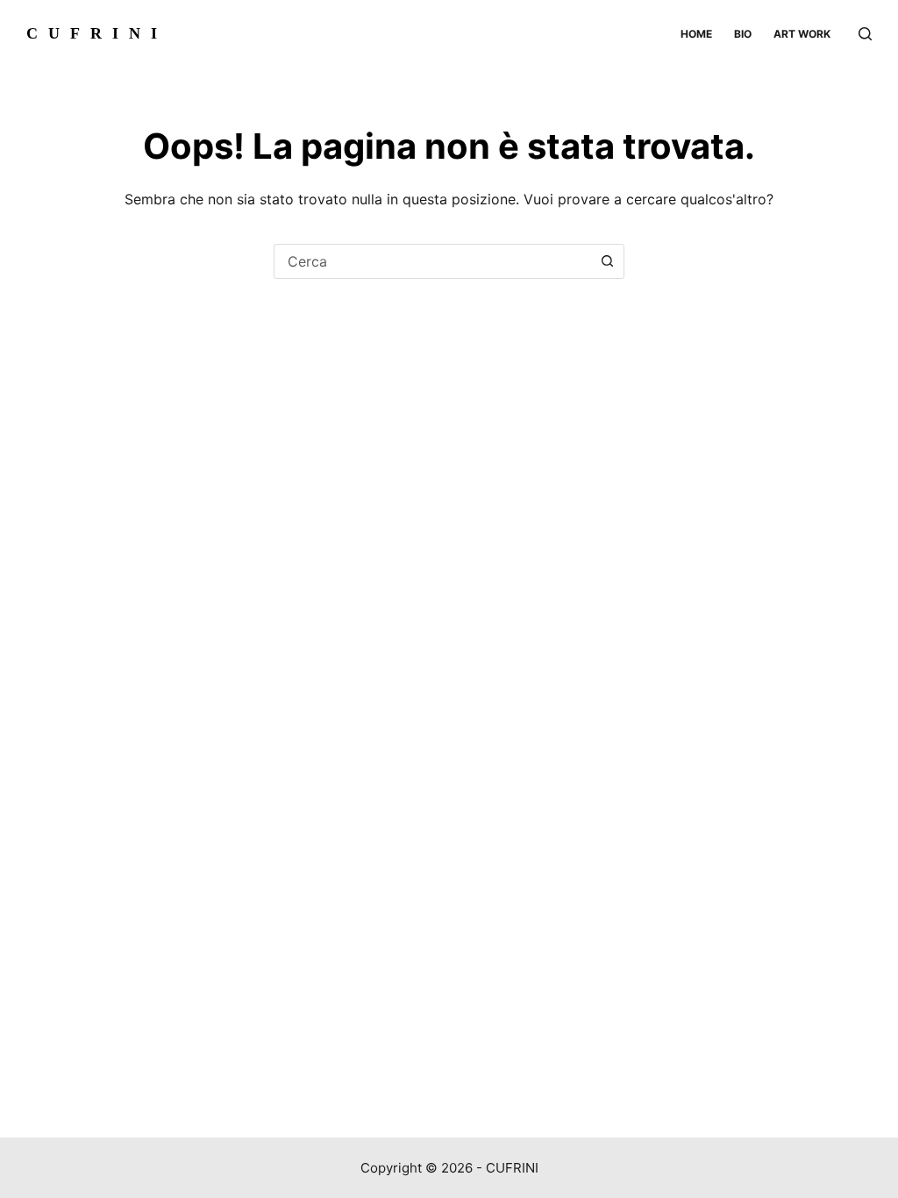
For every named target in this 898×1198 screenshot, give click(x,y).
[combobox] (432, 261)
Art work (801, 33)
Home (696, 33)
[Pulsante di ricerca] (607, 261)
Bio (743, 33)
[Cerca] (865, 33)
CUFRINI (96, 33)
